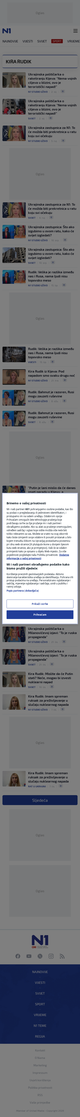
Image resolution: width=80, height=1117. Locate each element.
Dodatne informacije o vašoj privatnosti (38, 556)
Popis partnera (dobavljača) (23, 590)
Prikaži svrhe (40, 603)
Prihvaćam (40, 614)
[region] (40, 558)
